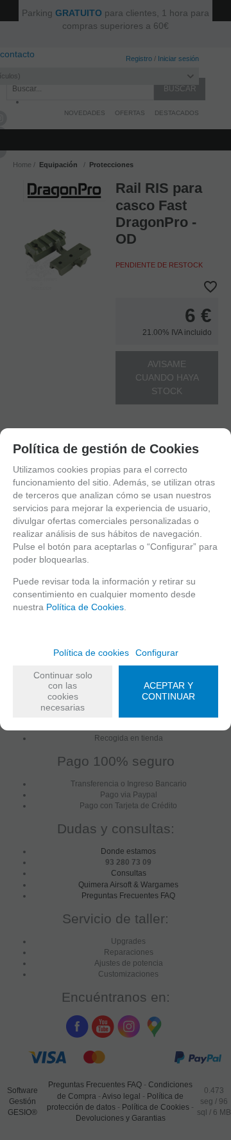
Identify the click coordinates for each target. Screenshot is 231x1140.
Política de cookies (91, 652)
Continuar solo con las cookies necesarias (62, 691)
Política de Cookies (85, 607)
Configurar (156, 652)
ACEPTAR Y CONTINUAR (168, 690)
